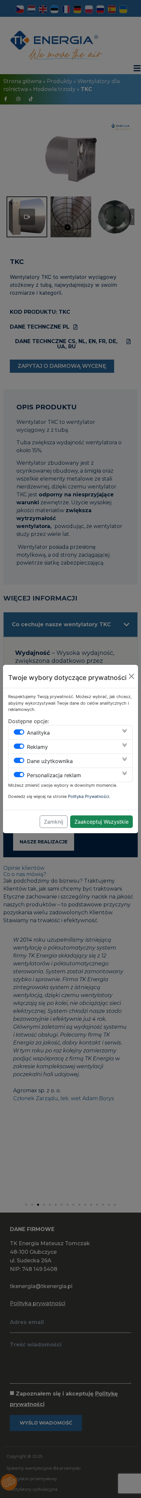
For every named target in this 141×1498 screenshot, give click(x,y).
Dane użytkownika (50, 761)
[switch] (19, 732)
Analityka (38, 732)
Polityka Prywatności (88, 796)
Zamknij (53, 821)
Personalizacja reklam (54, 775)
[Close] (131, 676)
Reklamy (37, 746)
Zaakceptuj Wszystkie (101, 821)
